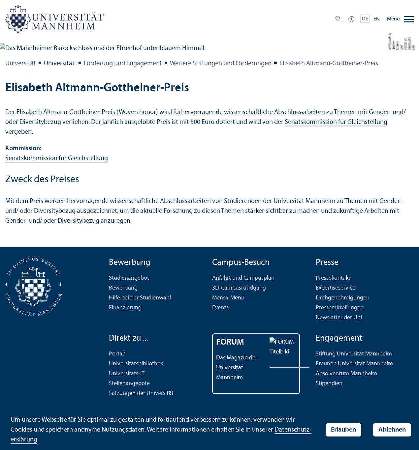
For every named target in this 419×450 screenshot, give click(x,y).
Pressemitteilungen (340, 308)
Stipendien (329, 383)
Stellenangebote (129, 383)
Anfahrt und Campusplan (243, 278)
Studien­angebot (129, 278)
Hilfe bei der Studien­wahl (140, 298)
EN (376, 19)
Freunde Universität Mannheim (354, 364)
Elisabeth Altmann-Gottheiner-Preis (328, 63)
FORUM (230, 342)
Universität (20, 63)
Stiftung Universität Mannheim (354, 354)
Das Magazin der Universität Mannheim (236, 368)
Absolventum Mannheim (346, 374)
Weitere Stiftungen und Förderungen (221, 63)
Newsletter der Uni (339, 318)
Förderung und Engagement (123, 63)
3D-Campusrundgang (239, 288)
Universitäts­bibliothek (136, 364)
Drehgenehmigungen (343, 298)
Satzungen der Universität (141, 393)
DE (365, 19)
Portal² (117, 354)
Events (220, 308)
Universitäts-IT (127, 374)
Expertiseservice (335, 288)
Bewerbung (123, 288)
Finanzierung (125, 308)
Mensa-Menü (228, 298)
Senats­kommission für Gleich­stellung (336, 122)
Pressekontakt (333, 278)
